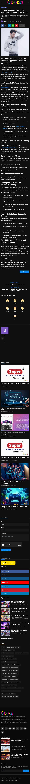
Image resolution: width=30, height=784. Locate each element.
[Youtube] (13, 728)
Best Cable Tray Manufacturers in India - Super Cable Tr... (15, 384)
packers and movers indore (7, 653)
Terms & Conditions (5, 780)
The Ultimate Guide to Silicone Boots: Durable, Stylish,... (18, 747)
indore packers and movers (7, 656)
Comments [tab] (4, 517)
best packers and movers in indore (9, 661)
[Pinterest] (21, 728)
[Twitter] (6, 728)
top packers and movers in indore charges (11, 664)
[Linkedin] (25, 728)
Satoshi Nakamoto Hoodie (9, 147)
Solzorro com (3, 411)
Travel (3, 647)
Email (2, 527)
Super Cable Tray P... (5, 386)
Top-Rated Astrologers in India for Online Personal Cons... (19, 755)
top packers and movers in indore (9, 659)
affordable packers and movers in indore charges (12, 688)
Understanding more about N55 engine (15, 284)
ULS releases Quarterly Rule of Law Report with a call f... (19, 631)
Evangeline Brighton (5, 485)
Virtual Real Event (4, 436)
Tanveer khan (13, 749)
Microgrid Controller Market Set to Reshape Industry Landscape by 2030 (15, 290)
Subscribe (26, 771)
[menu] (1, 2)
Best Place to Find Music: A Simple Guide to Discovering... (19, 740)
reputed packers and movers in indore (10, 696)
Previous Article (16, 282)
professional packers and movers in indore (11, 682)
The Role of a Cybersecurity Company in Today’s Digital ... (13, 409)
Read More (23, 271)
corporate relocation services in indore (10, 673)
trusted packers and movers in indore (10, 667)
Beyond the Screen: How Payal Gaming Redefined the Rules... (20, 623)
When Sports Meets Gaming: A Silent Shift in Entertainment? (12, 482)
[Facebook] (2, 728)
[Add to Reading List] (23, 25)
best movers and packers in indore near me (11, 690)
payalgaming (13, 625)
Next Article (14, 287)
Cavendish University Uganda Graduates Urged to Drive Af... (18, 602)
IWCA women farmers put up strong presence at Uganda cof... (19, 609)
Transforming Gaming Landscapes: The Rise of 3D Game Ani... (14, 507)
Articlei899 (13, 742)
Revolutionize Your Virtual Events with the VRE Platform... (13, 433)
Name (2, 521)
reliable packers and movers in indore (10, 670)
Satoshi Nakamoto (5, 87)
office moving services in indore (8, 693)
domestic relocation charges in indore (10, 679)
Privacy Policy (14, 780)
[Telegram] (17, 728)
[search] (28, 2)
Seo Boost (3, 335)
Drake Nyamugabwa (15, 604)
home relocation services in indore (9, 685)
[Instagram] (10, 728)
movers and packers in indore (8, 650)
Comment (3, 533)
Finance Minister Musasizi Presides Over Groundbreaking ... (19, 616)
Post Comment (5, 550)
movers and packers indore (22, 653)
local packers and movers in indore (9, 676)
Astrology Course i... (15, 757)
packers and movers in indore (13, 647)
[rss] (2, 732)
